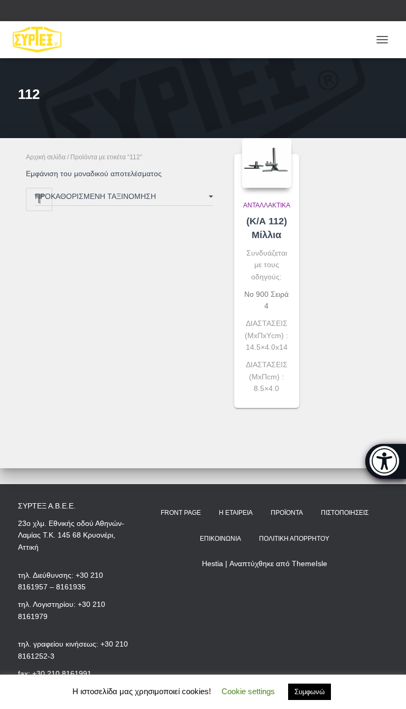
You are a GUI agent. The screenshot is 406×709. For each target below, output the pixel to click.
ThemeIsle (309, 563)
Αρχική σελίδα (46, 157)
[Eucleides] (385, 461)
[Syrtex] (41, 39)
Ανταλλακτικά (266, 205)
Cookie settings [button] (248, 691)
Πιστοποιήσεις (344, 512)
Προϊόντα (287, 512)
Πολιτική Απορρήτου (294, 538)
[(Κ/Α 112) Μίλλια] (266, 162)
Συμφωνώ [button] (309, 692)
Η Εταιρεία (236, 512)
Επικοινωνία (220, 538)
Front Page (181, 512)
